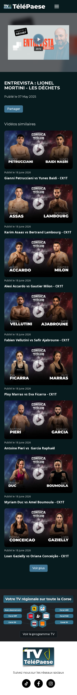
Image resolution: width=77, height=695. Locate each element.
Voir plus (38, 568)
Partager (13, 109)
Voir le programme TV (38, 634)
